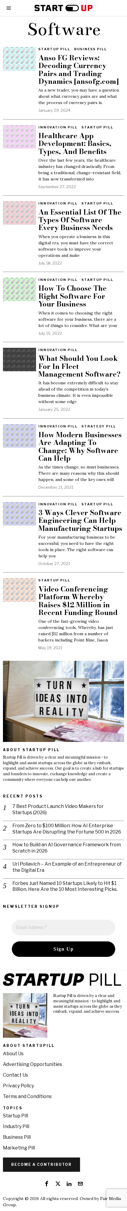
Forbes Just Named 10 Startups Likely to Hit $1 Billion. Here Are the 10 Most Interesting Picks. (65, 886)
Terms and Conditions (27, 1096)
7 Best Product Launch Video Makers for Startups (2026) (58, 809)
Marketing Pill (19, 1148)
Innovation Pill (58, 127)
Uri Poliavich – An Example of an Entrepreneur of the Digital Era (67, 867)
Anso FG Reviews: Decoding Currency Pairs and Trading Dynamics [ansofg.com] (78, 70)
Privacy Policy (18, 1086)
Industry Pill (16, 1126)
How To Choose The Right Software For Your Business (72, 296)
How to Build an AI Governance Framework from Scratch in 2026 (66, 848)
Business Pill (90, 49)
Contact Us (15, 1075)
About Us (13, 1053)
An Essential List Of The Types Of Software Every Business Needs (79, 220)
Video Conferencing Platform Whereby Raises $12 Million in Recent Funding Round (78, 601)
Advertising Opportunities (32, 1064)
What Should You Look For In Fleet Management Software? (79, 366)
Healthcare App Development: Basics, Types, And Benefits (74, 143)
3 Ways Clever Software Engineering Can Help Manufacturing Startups (80, 520)
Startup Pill (54, 49)
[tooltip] (46, 1183)
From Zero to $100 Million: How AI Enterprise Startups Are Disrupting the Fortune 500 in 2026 (66, 829)
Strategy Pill (99, 426)
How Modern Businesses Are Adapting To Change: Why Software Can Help (80, 447)
